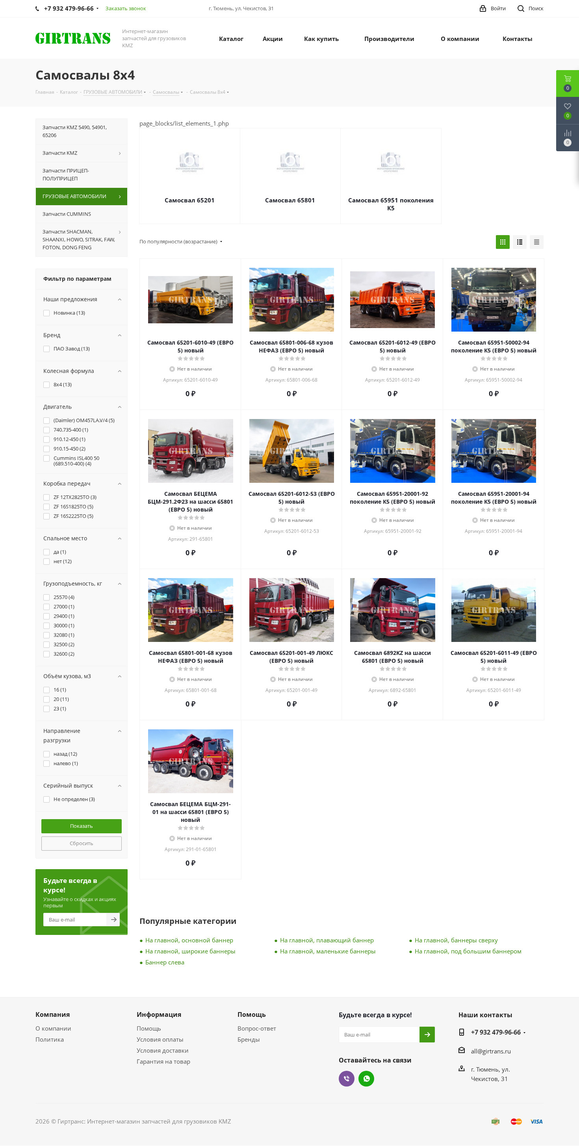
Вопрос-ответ (257, 1028)
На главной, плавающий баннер (327, 940)
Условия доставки (163, 1050)
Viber (346, 1079)
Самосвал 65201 (190, 200)
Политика (49, 1039)
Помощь (149, 1028)
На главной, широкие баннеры (190, 951)
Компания (52, 1014)
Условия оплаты (160, 1039)
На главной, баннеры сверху (456, 940)
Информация (159, 1014)
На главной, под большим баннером (468, 951)
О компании (53, 1028)
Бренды (249, 1039)
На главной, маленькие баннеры (328, 951)
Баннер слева (164, 962)
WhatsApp (366, 1079)
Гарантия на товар (163, 1061)
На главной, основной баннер (189, 940)
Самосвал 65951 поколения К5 (391, 204)
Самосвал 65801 (290, 200)
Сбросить (81, 843)
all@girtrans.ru (491, 1051)
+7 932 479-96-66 (496, 1032)
